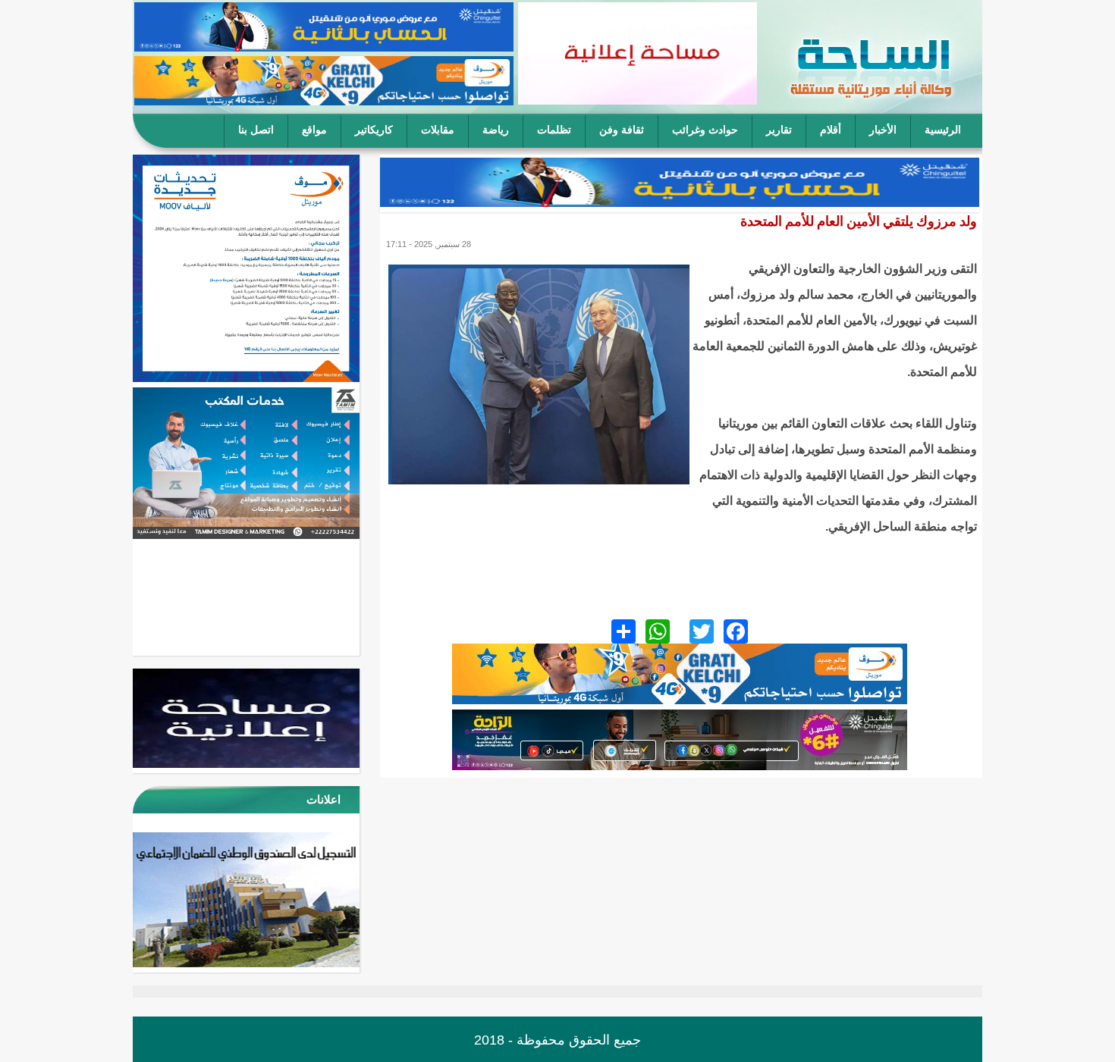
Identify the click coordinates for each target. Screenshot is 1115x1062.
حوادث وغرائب (705, 130)
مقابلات (437, 130)
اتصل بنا (256, 130)
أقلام (830, 130)
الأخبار (883, 130)
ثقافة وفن (621, 130)
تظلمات (554, 130)
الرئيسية (943, 130)
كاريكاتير (374, 130)
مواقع (314, 130)
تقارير (779, 130)
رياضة (495, 130)
